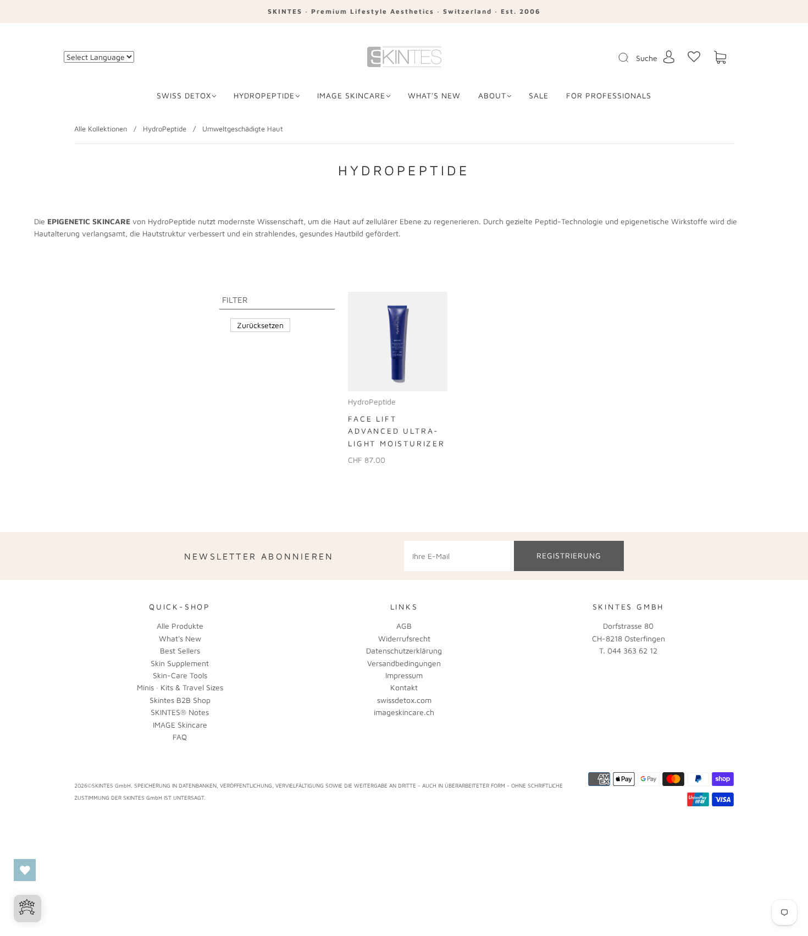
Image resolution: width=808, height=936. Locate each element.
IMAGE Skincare (351, 95)
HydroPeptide (264, 95)
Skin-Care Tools (180, 675)
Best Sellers (180, 650)
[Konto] (669, 57)
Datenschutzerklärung (404, 650)
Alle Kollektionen (100, 128)
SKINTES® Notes (180, 712)
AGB (404, 625)
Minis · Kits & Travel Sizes (180, 687)
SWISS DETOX (184, 95)
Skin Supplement (180, 663)
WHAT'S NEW (434, 95)
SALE (539, 95)
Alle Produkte (180, 625)
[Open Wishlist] (25, 870)
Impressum (404, 675)
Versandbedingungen (404, 663)
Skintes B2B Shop (180, 700)
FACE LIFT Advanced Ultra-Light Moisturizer (396, 431)
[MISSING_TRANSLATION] (620, 58)
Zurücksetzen (260, 325)
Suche (646, 58)
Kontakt (404, 687)
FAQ (180, 736)
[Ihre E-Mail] (459, 556)
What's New (180, 638)
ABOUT (492, 95)
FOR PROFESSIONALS (608, 95)
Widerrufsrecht (404, 638)
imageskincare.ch (404, 712)
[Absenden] (630, 58)
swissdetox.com (404, 700)
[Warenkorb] (720, 57)
